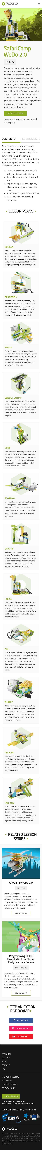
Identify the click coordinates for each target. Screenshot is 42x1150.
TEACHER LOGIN (11, 1096)
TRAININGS (6, 1054)
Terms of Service (10, 1084)
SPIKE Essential (21, 968)
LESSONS (6, 1057)
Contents (8, 139)
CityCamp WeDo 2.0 (21, 882)
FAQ (3, 1068)
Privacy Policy (8, 1088)
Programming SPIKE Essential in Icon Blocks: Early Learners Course (21, 959)
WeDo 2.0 (10, 62)
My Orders (7, 1080)
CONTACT (6, 1065)
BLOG (4, 1061)
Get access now (15, 113)
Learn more (21, 913)
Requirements (30, 139)
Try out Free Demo (10, 1076)
